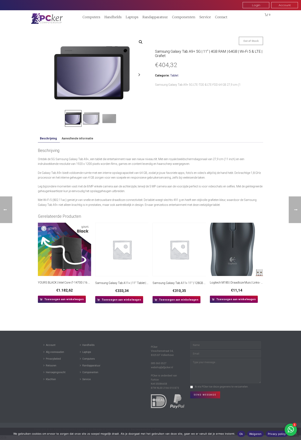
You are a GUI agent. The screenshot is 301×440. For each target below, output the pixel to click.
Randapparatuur (155, 17)
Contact (221, 17)
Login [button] (256, 5)
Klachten (51, 379)
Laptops (132, 17)
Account (50, 345)
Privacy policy (277, 433)
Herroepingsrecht (56, 372)
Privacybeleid (53, 358)
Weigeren (255, 433)
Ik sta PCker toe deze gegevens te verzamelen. (221, 386)
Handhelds (113, 17)
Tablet (174, 75)
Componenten (183, 17)
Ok (241, 433)
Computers (91, 17)
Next (139, 75)
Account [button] (285, 5)
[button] (140, 42)
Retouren (51, 365)
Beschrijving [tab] (48, 138)
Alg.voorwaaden (55, 352)
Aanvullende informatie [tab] (77, 138)
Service (205, 17)
